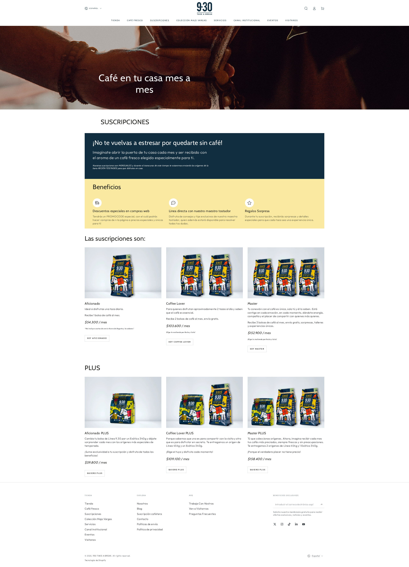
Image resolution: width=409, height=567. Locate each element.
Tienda (89, 503)
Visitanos (90, 539)
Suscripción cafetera (149, 513)
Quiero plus (94, 473)
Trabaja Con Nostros (201, 503)
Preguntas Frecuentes (202, 513)
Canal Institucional (96, 529)
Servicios (90, 524)
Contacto (142, 519)
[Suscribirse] (322, 504)
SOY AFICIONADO (97, 338)
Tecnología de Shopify (95, 560)
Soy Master (257, 349)
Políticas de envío (147, 524)
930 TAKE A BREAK (102, 556)
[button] (306, 8)
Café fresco (92, 508)
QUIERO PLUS (176, 470)
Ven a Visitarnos (199, 508)
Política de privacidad (150, 529)
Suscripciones (93, 513)
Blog (139, 508)
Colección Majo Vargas (98, 519)
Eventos (89, 534)
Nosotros (142, 503)
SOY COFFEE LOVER (180, 342)
